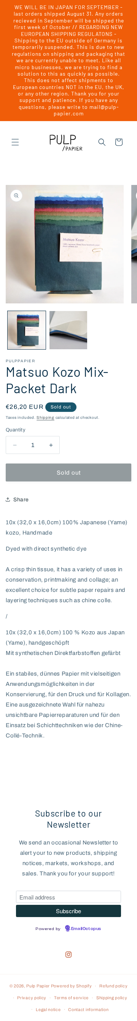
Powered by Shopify (71, 986)
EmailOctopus (86, 929)
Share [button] (21, 499)
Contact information (88, 1009)
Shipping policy (111, 997)
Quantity (15, 430)
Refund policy (113, 986)
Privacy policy (31, 997)
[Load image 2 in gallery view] (68, 330)
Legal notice (48, 1009)
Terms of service (71, 997)
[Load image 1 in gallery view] (27, 330)
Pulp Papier (38, 986)
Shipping (45, 417)
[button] (15, 142)
